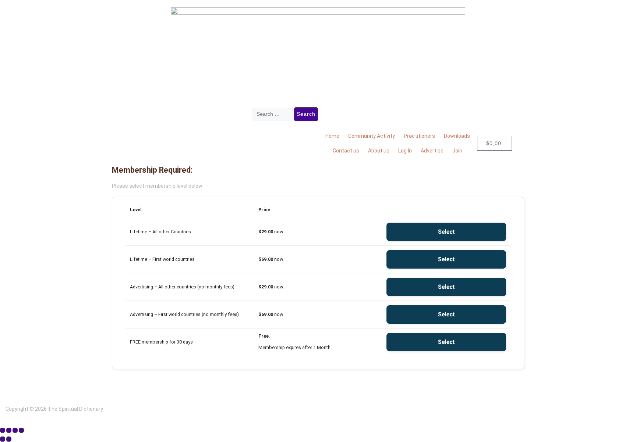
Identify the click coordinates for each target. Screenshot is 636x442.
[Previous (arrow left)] (2, 439)
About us (378, 151)
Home (332, 136)
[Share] (15, 430)
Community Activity (371, 136)
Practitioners (419, 136)
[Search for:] (273, 114)
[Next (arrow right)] (8, 439)
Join (457, 151)
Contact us (346, 151)
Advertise (432, 151)
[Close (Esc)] (21, 430)
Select (446, 231)
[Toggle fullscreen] (8, 430)
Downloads (457, 136)
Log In (405, 151)
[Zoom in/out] (2, 430)
